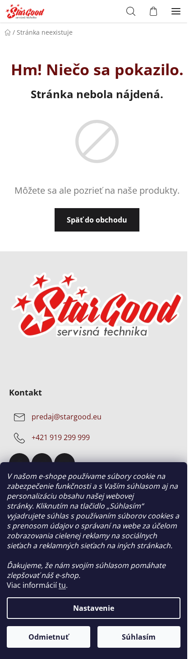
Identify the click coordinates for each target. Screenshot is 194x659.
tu (62, 585)
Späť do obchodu (94, 220)
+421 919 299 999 (61, 438)
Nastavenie (93, 608)
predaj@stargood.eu (67, 417)
